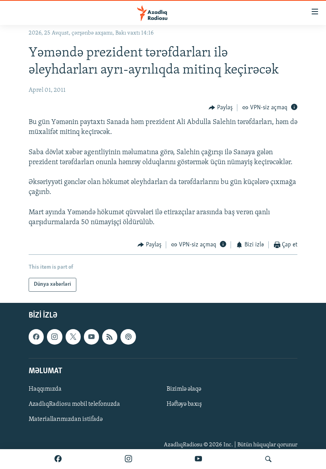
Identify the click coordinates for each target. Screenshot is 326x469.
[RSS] (109, 336)
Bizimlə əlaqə (184, 389)
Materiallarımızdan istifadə (66, 419)
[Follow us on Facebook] (36, 336)
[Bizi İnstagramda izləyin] (128, 459)
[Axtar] (268, 459)
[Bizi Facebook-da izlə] (58, 459)
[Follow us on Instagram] (54, 336)
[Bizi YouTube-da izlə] (198, 459)
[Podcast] (128, 336)
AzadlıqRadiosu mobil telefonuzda (74, 404)
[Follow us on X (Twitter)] (73, 336)
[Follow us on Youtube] (91, 336)
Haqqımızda (45, 389)
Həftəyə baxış (184, 404)
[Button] (221, 108)
